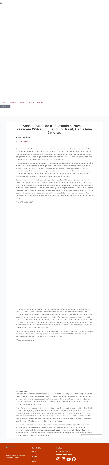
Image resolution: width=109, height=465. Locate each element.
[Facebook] (74, 459)
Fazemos (22, 102)
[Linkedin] (63, 459)
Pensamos (13, 102)
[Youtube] (68, 459)
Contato (40, 102)
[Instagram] (58, 459)
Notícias (31, 102)
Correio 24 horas (24, 141)
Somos (4, 102)
